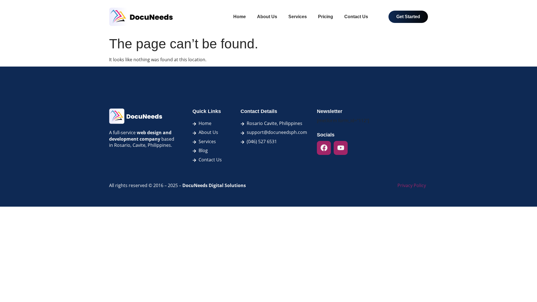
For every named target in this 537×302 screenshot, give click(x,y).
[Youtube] (341, 148)
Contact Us (356, 16)
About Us (267, 16)
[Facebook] (324, 148)
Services (297, 16)
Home (239, 16)
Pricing (325, 16)
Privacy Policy (411, 185)
